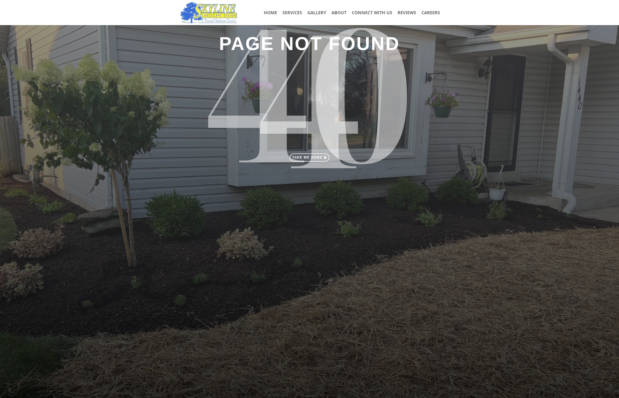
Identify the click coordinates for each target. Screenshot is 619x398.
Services (292, 13)
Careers (430, 13)
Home (270, 13)
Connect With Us (372, 13)
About (339, 13)
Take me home (307, 157)
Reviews (407, 13)
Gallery (316, 13)
